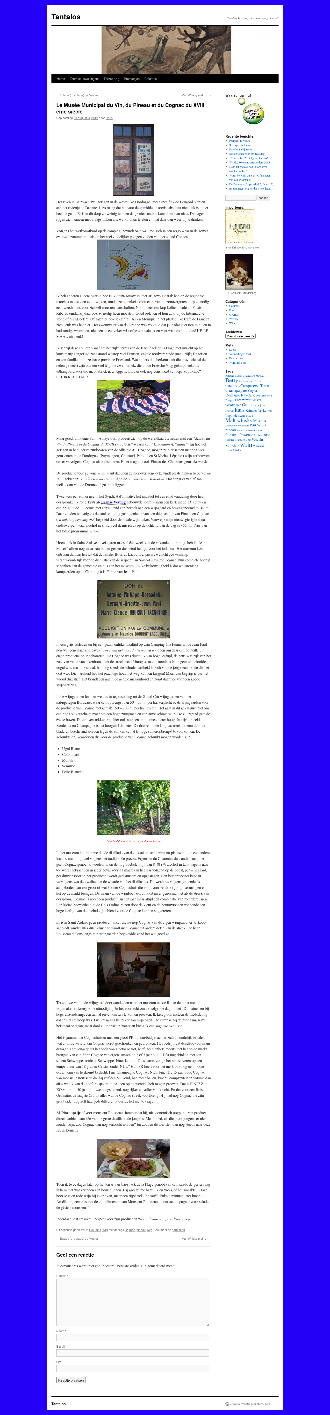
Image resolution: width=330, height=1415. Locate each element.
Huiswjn (229, 410)
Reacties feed (236, 358)
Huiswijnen (259, 405)
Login (232, 349)
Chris (109, 118)
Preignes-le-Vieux (239, 140)
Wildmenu (258, 445)
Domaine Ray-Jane (240, 395)
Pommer (258, 430)
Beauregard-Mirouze (254, 375)
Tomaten (229, 439)
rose (267, 434)
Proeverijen (132, 78)
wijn (149, 1230)
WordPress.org (237, 362)
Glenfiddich (233, 405)
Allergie (229, 375)
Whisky (233, 319)
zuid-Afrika (233, 450)
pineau (141, 1230)
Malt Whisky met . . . (196, 95)
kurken (268, 410)
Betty (231, 380)
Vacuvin (257, 439)
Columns (150, 78)
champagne (236, 390)
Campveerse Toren (254, 385)
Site (58, 1362)
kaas (240, 409)
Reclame (258, 435)
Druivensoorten (264, 395)
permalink (178, 1230)
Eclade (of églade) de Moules (77, 95)
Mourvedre (231, 425)
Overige (233, 314)
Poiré (250, 430)
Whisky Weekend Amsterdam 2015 (249, 162)
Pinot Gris (242, 430)
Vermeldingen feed (240, 354)
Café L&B (232, 385)
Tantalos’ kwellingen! (84, 78)
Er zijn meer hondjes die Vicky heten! (250, 188)
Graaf (247, 404)
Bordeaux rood (246, 381)
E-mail (61, 1346)
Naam (61, 1331)
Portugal (232, 434)
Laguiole (231, 415)
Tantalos (66, 16)
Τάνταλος (111, 78)
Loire (243, 415)
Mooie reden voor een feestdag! (247, 154)
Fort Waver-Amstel (248, 399)
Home (61, 78)
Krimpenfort (253, 410)
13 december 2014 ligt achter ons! (248, 158)
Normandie (243, 425)
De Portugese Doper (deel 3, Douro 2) (251, 184)
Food (232, 310)
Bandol (238, 375)
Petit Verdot (258, 425)
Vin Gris (232, 445)
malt (250, 415)
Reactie (62, 1276)
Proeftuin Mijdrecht (240, 149)
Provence (246, 434)
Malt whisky (238, 420)
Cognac (130, 1230)
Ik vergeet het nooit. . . (242, 145)
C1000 (258, 381)
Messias (259, 420)
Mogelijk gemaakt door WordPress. (250, 1404)
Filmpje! (229, 400)
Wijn (105, 1230)
